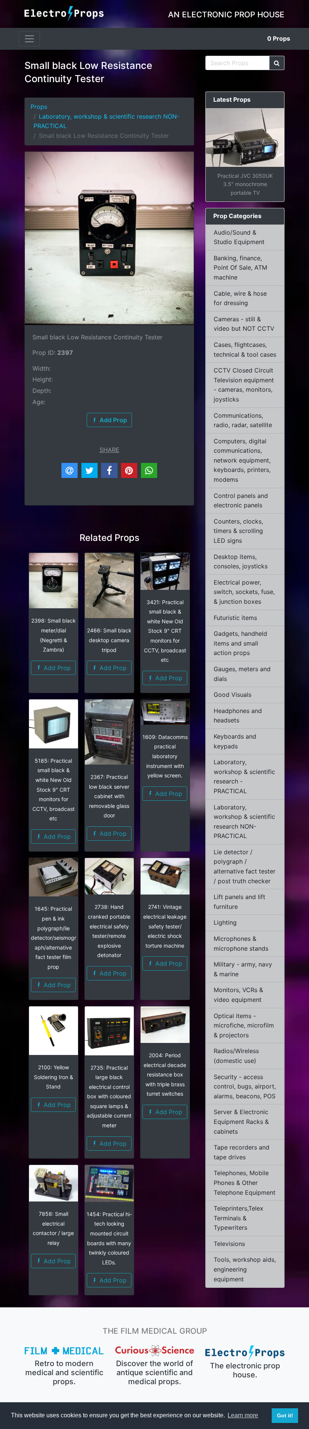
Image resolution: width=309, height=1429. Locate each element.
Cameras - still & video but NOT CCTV (244, 324)
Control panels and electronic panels (241, 500)
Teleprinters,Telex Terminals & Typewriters (238, 1218)
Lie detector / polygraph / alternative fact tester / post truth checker (244, 866)
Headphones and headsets (238, 715)
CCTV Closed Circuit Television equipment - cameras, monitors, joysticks (244, 384)
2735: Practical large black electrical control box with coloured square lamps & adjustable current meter (109, 1096)
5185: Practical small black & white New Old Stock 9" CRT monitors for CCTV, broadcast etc (53, 789)
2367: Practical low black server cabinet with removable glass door (109, 796)
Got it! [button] (285, 1415)
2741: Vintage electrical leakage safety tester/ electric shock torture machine (165, 926)
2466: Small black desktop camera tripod (109, 640)
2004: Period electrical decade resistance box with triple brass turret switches (165, 1074)
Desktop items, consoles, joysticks (241, 561)
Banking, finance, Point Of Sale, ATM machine (240, 267)
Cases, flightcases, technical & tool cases (245, 349)
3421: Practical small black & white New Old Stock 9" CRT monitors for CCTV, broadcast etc (165, 631)
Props (278, 38)
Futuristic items (235, 617)
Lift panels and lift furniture (239, 901)
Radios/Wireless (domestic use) (236, 1055)
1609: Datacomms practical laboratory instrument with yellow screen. (165, 756)
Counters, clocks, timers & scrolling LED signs (238, 531)
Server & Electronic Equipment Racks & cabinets (241, 1121)
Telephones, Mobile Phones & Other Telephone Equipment (244, 1182)
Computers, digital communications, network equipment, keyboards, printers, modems (242, 460)
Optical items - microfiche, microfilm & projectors (244, 1025)
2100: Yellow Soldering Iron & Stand (53, 1077)
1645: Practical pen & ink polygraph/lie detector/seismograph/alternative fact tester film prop (53, 937)
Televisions (229, 1243)
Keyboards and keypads (235, 741)
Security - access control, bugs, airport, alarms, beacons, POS (245, 1086)
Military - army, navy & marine (243, 969)
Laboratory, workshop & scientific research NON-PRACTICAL (244, 821)
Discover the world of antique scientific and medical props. (154, 1372)
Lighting (225, 922)
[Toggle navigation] (29, 38)
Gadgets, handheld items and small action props (240, 643)
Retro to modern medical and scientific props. (64, 1372)
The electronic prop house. (245, 1370)
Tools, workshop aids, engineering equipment (245, 1269)
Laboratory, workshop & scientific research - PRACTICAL (244, 776)
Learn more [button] (243, 1415)
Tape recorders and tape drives (241, 1152)
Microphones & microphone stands (241, 943)
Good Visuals (232, 694)
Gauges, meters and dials (242, 673)
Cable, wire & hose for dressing (240, 298)
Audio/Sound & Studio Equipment (239, 237)
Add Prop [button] (56, 668)
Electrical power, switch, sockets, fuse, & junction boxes (244, 592)
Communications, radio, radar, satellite (243, 420)
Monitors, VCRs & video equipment (238, 994)
